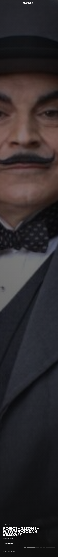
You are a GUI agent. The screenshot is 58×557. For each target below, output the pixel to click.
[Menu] (5, 3)
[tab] (25, 547)
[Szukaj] (53, 3)
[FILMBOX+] (29, 3)
